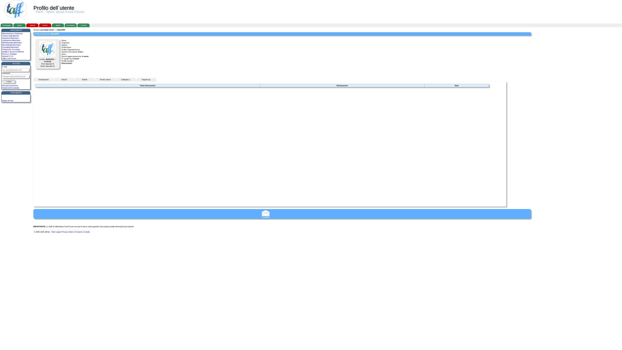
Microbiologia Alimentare (11, 45)
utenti (58, 25)
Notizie (84, 80)
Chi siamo (78, 232)
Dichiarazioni (44, 80)
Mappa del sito (7, 101)
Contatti (87, 232)
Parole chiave (105, 80)
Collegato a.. (126, 80)
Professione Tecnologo (11, 49)
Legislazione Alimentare (11, 40)
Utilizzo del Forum (9, 58)
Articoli (64, 80)
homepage (7, 25)
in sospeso (70, 25)
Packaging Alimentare (10, 47)
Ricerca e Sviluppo (9, 54)
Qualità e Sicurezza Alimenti (13, 52)
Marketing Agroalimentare (12, 43)
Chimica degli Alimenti (10, 36)
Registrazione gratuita (10, 88)
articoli (32, 25)
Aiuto (71, 232)
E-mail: (4, 67)
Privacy (65, 232)
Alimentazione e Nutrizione (12, 34)
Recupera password (10, 86)
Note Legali (56, 232)
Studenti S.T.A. (7, 56)
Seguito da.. (146, 80)
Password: (6, 73)
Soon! (19, 25)
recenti (83, 25)
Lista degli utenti (47, 30)
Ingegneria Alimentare (10, 38)
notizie (45, 25)
